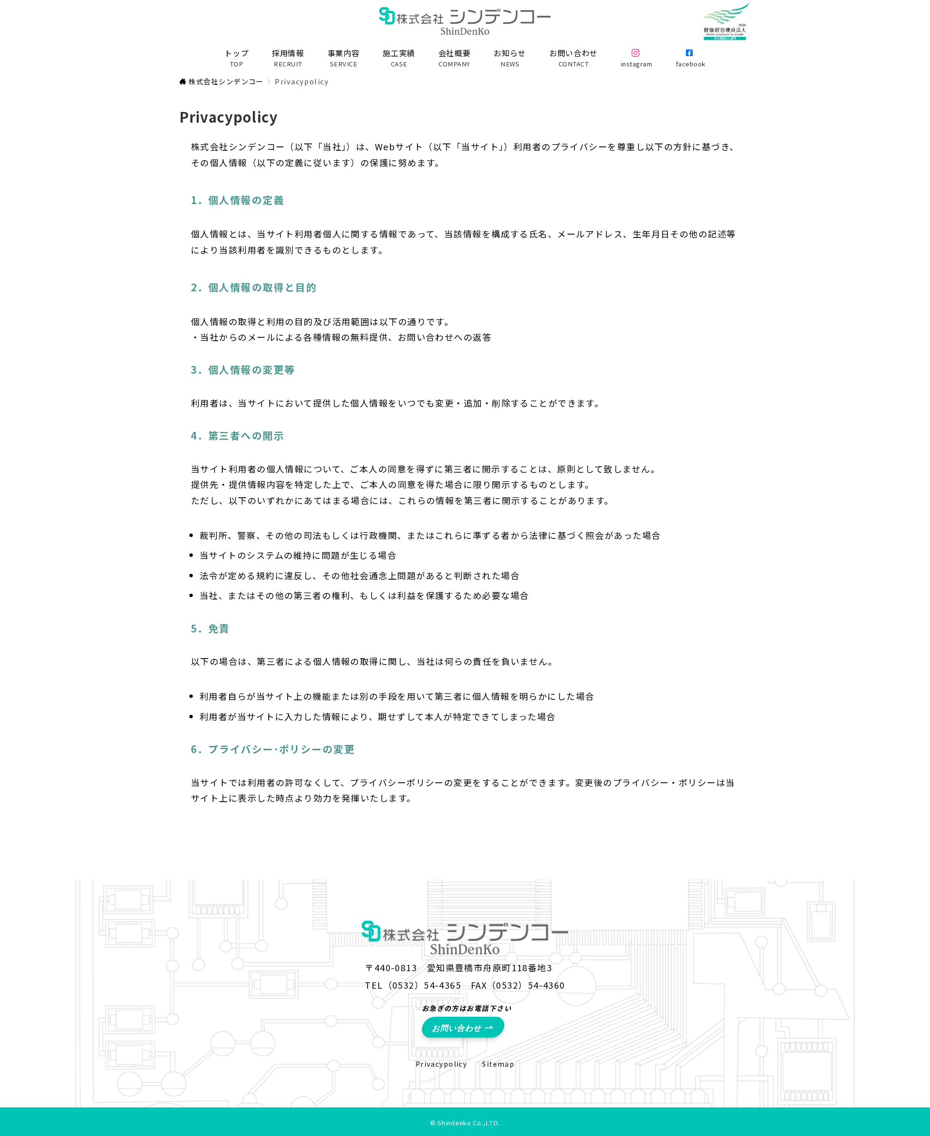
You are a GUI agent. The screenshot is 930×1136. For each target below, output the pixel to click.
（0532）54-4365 (422, 984)
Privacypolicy (441, 1064)
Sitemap (498, 1064)
